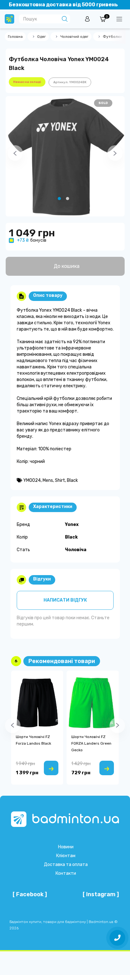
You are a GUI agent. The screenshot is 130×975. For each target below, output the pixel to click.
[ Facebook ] (30, 894)
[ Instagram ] (101, 894)
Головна (15, 36)
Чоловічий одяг (74, 36)
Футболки (112, 36)
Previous (7, 156)
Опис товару (47, 295)
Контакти (66, 873)
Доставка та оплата (66, 864)
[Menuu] (119, 19)
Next (107, 156)
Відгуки (42, 579)
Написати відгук (65, 600)
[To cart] (51, 768)
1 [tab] (59, 198)
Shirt (60, 480)
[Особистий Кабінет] (87, 18)
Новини (66, 847)
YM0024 (32, 480)
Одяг (41, 36)
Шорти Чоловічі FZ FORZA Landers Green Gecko (91, 743)
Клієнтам (65, 855)
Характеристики (52, 506)
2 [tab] (67, 198)
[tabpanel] (65, 156)
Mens (48, 480)
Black (72, 480)
